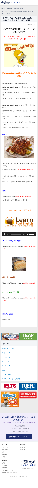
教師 (3, 452)
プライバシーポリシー (8, 470)
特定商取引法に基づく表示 (9, 472)
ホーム (3, 8)
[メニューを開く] (35, 2)
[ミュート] (28, 234)
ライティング (6, 357)
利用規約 (4, 467)
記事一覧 (9, 8)
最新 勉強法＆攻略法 (8, 348)
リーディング (6, 366)
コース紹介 (5, 449)
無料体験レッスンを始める (19, 437)
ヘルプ (3, 457)
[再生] (5, 234)
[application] (19, 234)
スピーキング (6, 353)
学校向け (22, 447)
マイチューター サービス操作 (11, 379)
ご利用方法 (5, 447)
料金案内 (4, 454)
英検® (4, 370)
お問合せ (4, 463)
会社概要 (4, 465)
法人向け (22, 449)
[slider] (32, 234)
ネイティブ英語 (18, 8)
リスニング (5, 361)
